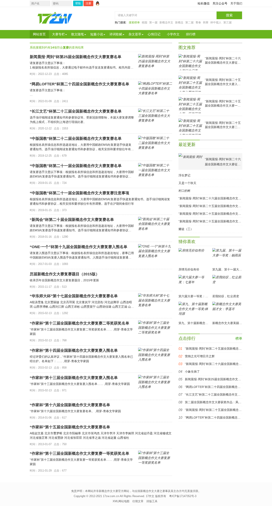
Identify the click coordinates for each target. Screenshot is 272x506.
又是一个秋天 (187, 183)
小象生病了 (192, 371)
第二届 (189, 22)
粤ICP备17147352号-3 (182, 496)
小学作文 (173, 34)
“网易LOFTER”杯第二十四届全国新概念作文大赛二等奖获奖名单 (227, 417)
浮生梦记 (184, 175)
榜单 (238, 338)
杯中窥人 (215, 22)
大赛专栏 (58, 34)
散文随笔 (77, 34)
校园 (144, 22)
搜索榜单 (134, 22)
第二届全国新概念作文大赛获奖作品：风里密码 (216, 402)
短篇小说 (96, 34)
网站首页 (39, 34)
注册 (88, 3)
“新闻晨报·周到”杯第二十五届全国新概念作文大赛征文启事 (223, 348)
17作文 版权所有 (156, 496)
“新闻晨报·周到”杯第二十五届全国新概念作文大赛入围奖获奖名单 (221, 206)
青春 (198, 22)
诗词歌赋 (115, 34)
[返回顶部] (240, 450)
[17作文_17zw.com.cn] (55, 17)
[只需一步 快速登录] (98, 3)
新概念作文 (166, 22)
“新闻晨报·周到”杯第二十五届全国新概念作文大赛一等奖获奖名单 (221, 213)
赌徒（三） (185, 229)
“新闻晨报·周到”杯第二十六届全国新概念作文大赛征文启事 (217, 198)
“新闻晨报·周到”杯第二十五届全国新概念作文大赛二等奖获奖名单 (221, 221)
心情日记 (154, 34)
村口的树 (184, 190)
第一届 (153, 22)
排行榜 (191, 34)
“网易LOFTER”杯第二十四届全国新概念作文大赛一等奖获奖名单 (227, 387)
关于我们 (236, 3)
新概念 (179, 22)
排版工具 (151, 501)
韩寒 (205, 22)
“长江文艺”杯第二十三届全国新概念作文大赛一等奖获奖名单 (224, 394)
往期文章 (137, 501)
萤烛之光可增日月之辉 (200, 356)
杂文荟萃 (135, 34)
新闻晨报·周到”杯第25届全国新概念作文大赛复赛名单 (220, 379)
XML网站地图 (121, 501)
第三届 (227, 22)
